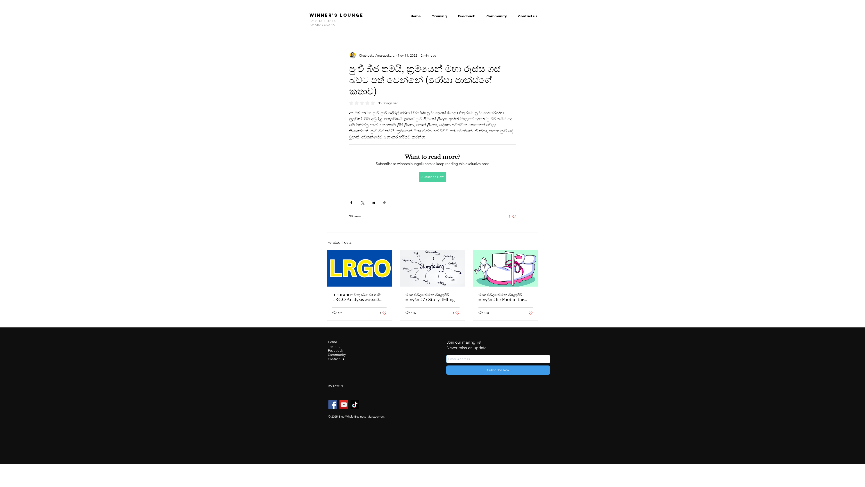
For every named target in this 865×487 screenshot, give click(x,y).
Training (334, 347)
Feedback (335, 351)
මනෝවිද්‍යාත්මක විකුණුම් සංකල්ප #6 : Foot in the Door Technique (501, 297)
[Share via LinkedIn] (373, 202)
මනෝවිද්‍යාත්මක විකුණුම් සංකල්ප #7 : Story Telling (430, 297)
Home (332, 342)
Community (337, 355)
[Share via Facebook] (351, 202)
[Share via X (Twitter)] (362, 202)
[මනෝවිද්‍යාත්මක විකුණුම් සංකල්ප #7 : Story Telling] (432, 268)
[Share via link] (384, 202)
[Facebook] (332, 404)
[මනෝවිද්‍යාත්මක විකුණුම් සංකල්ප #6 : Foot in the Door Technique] (505, 268)
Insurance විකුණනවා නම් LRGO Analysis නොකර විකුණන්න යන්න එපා (356, 297)
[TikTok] (355, 404)
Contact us (336, 359)
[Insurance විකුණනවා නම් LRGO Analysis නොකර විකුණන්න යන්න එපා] (359, 268)
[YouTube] (343, 404)
